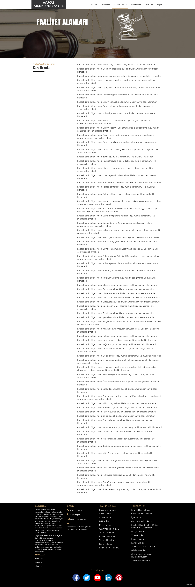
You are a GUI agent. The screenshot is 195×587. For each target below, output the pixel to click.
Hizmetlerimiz (135, 5)
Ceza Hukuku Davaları (141, 514)
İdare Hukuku (105, 544)
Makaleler (149, 5)
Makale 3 (39, 566)
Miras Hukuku (105, 525)
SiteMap (189, 585)
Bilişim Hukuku (138, 550)
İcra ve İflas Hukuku (108, 536)
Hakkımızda (105, 5)
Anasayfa (93, 5)
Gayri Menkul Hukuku (141, 521)
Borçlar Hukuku (138, 531)
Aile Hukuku (105, 517)
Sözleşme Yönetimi (140, 560)
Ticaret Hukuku (106, 540)
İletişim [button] (159, 5)
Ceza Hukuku (105, 514)
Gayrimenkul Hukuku (109, 529)
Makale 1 (39, 558)
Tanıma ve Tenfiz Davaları (143, 546)
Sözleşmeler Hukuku (109, 548)
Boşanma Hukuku (107, 510)
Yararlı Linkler (97, 570)
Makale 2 (39, 562)
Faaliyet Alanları (120, 5)
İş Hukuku (104, 521)
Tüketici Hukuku (107, 532)
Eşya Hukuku (137, 543)
